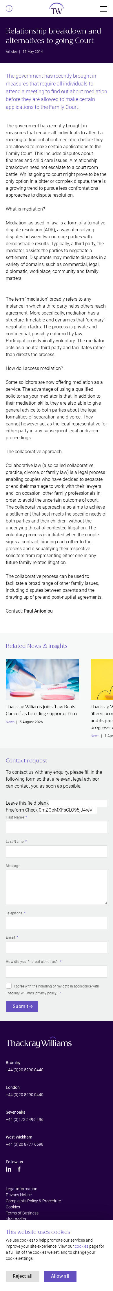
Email (10, 937)
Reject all (22, 1276)
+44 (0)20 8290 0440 (24, 1069)
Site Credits (16, 1219)
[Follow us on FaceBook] (19, 1169)
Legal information (21, 1188)
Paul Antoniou (38, 611)
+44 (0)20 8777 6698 (24, 1144)
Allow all (60, 1276)
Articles (11, 52)
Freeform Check (22, 810)
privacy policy (45, 993)
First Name (15, 817)
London (13, 1087)
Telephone (14, 913)
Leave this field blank (27, 803)
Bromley (13, 1062)
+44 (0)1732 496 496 (24, 1119)
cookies (81, 1246)
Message (13, 866)
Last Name (15, 842)
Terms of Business (22, 1213)
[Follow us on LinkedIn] (9, 1169)
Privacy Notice (19, 1195)
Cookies (13, 1207)
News (10, 722)
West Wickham (19, 1137)
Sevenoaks (15, 1112)
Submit (20, 1006)
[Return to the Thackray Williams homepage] (56, 10)
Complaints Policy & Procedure (33, 1201)
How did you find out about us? (32, 962)
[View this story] (42, 679)
